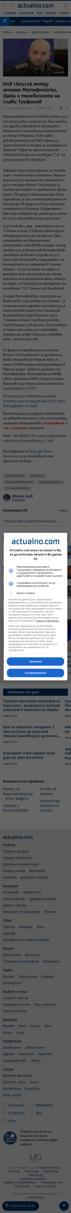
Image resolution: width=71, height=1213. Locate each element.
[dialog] (36, 606)
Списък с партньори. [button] (47, 620)
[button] (35, 593)
